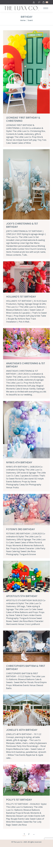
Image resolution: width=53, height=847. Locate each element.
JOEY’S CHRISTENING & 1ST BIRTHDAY (22, 225)
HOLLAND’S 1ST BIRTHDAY (21, 296)
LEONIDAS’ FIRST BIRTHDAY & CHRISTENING (23, 119)
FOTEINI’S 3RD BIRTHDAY (20, 529)
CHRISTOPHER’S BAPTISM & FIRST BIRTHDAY (25, 667)
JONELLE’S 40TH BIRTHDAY (21, 730)
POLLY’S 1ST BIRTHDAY (19, 799)
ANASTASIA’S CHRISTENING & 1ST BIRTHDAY (25, 365)
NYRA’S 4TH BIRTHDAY (19, 462)
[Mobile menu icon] (45, 8)
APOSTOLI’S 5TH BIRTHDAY (21, 596)
